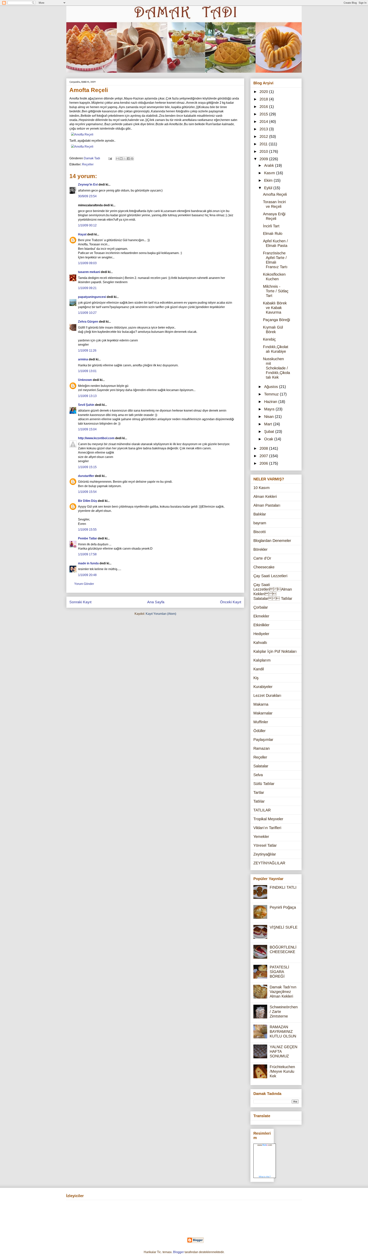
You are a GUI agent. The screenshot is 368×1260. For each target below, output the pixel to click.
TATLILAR (262, 810)
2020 (264, 92)
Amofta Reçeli (275, 194)
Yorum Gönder (84, 583)
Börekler (260, 549)
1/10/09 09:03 (87, 263)
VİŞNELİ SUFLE (283, 927)
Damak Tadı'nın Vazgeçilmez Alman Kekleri (283, 991)
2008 (264, 448)
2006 (264, 463)
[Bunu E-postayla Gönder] (117, 158)
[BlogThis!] (121, 158)
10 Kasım (261, 488)
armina (83, 359)
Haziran (271, 401)
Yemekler (261, 836)
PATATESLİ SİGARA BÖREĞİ (279, 971)
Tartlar (258, 792)
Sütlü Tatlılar (263, 784)
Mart (268, 424)
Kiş (256, 678)
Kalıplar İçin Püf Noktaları (275, 651)
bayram (259, 523)
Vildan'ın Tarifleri (267, 828)
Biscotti (259, 532)
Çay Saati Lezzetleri (270, 576)
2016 (264, 106)
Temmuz (272, 394)
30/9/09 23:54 (87, 196)
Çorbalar (260, 607)
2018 (264, 99)
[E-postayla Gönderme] (110, 158)
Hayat (82, 234)
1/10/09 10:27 (87, 312)
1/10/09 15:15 (87, 467)
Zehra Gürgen (88, 321)
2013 (264, 129)
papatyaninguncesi (92, 296)
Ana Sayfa (155, 602)
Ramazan (261, 748)
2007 (264, 456)
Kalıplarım (262, 660)
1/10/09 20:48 (87, 575)
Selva (258, 775)
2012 (264, 136)
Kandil (258, 669)
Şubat (269, 431)
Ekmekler (261, 616)
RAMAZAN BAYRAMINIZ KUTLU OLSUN (283, 1031)
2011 (264, 144)
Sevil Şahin (86, 404)
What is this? (265, 1176)
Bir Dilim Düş (87, 500)
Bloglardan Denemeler (272, 540)
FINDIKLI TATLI (283, 887)
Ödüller (259, 731)
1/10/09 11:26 (87, 350)
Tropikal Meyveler (268, 819)
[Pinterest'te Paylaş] (132, 158)
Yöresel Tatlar (265, 845)
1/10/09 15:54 (87, 491)
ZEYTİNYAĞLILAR (269, 863)
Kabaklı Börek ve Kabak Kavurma (275, 307)
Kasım (270, 173)
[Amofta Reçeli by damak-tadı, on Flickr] (82, 134)
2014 (264, 121)
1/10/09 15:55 (87, 529)
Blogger (178, 1252)
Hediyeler (261, 634)
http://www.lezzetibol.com (96, 438)
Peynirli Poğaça (283, 907)
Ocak (269, 439)
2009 (264, 159)
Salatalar (260, 766)
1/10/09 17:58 (87, 554)
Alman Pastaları (266, 505)
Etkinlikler (261, 625)
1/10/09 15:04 (87, 429)
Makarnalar (263, 713)
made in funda (88, 563)
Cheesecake (263, 567)
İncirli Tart (271, 226)
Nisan (269, 416)
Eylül (268, 188)
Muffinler (260, 722)
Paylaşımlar (263, 739)
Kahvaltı (260, 642)
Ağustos (271, 387)
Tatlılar (259, 801)
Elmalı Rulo (272, 233)
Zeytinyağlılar (264, 854)
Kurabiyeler (263, 687)
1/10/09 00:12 (87, 225)
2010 (264, 151)
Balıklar (259, 514)
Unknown (85, 379)
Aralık (269, 165)
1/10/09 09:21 (87, 288)
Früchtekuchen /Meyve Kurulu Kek (282, 1071)
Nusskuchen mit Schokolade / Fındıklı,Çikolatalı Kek (276, 368)
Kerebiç (269, 339)
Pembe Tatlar (87, 538)
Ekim (269, 180)
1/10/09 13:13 (87, 396)
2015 (264, 114)
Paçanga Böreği (276, 320)
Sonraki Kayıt (80, 602)
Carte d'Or (262, 558)
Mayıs (270, 409)
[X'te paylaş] (125, 158)
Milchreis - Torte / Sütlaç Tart (275, 291)
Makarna (260, 704)
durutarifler (86, 476)
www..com (264, 1145)
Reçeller (88, 164)
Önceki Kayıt (230, 602)
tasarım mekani (89, 272)
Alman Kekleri (265, 496)
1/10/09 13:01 (87, 371)
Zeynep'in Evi (88, 184)
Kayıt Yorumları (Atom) (161, 613)
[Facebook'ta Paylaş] (128, 158)
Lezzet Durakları (267, 695)
